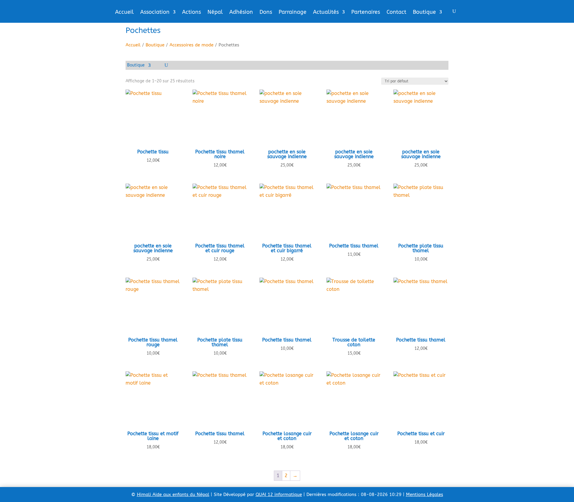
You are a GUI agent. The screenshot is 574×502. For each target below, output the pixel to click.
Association (155, 12)
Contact (396, 12)
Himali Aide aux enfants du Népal (173, 494)
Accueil (124, 12)
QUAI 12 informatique (279, 494)
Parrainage (292, 12)
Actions (191, 12)
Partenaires (365, 12)
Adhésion (241, 12)
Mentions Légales (424, 494)
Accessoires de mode (191, 45)
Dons (265, 12)
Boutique (424, 12)
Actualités (326, 12)
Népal (215, 12)
